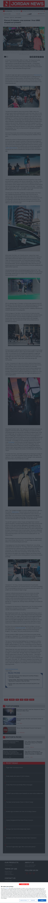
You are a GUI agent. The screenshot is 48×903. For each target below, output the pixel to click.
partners (7, 888)
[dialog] (24, 892)
